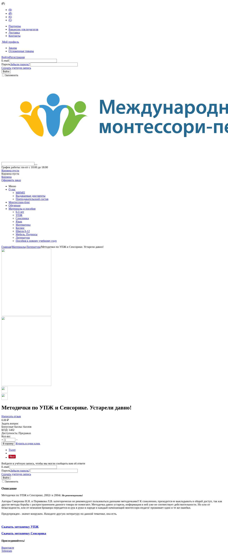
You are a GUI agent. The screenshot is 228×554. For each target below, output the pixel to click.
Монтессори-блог (19, 202)
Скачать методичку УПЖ (20, 526)
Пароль (5, 64)
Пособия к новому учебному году (36, 240)
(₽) (10, 13)
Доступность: (9, 433)
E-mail (5, 60)
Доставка (14, 32)
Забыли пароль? (20, 64)
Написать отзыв (11, 416)
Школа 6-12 (23, 231)
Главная (6, 246)
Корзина (6, 176)
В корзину (8, 443)
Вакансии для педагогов (23, 29)
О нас (12, 189)
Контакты (14, 35)
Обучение (14, 205)
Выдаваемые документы (30, 195)
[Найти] (35, 164)
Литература (23, 237)
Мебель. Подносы (26, 234)
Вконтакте (7, 547)
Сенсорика (22, 218)
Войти (5, 57)
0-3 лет (20, 211)
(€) (10, 16)
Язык (19, 221)
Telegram (6, 550)
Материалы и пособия (22, 208)
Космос (20, 227)
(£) (10, 20)
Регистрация (17, 57)
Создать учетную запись (16, 67)
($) (10, 9)
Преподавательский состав (32, 199)
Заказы (13, 47)
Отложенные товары (21, 51)
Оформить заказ (11, 180)
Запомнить (11, 75)
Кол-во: (6, 436)
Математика (23, 224)
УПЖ (19, 215)
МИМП (20, 192)
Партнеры (15, 26)
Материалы (19, 246)
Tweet (12, 449)
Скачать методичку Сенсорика (23, 533)
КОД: (4, 429)
